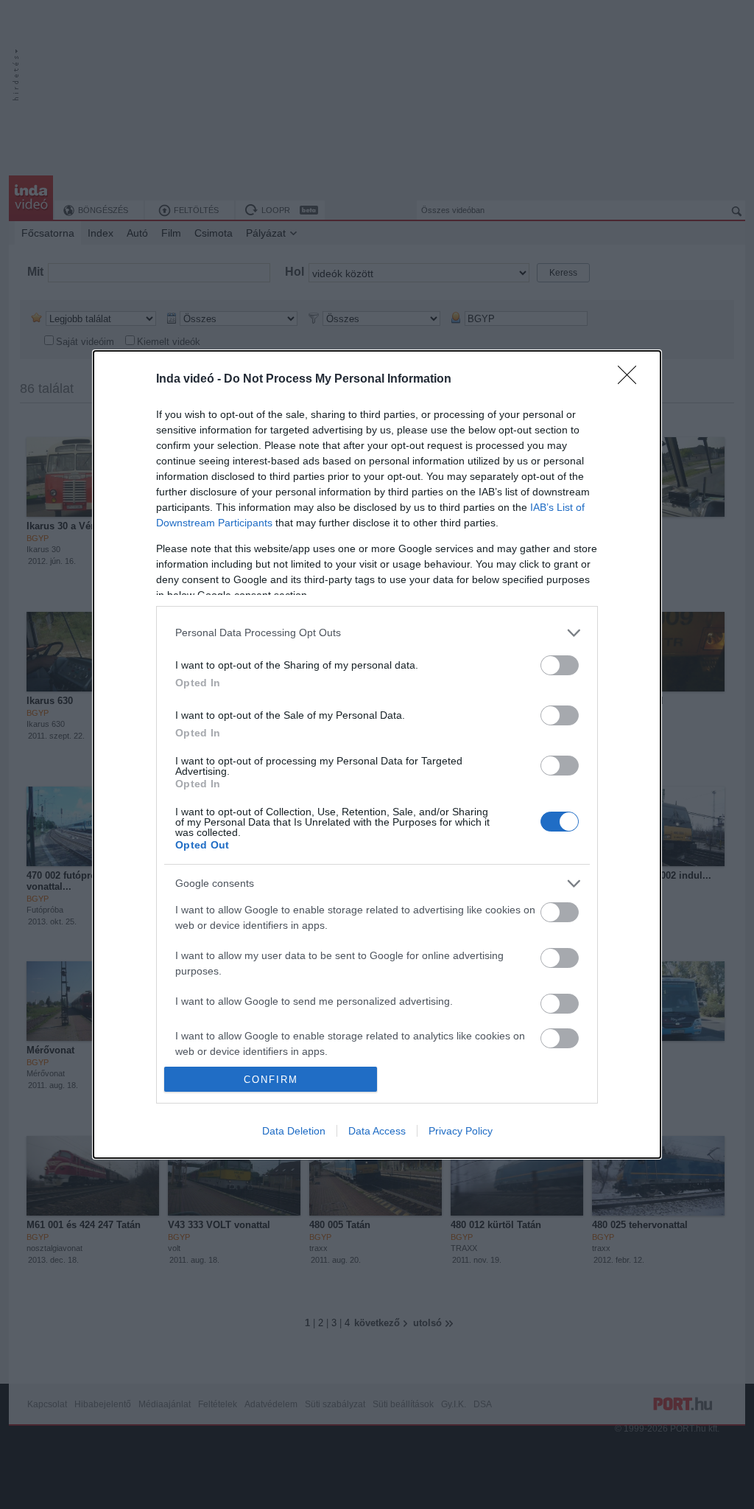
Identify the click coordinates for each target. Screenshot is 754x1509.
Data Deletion (293, 1131)
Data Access (377, 1131)
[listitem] (377, 633)
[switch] (559, 665)
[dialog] (377, 754)
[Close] (632, 380)
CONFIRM (271, 1079)
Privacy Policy (461, 1131)
